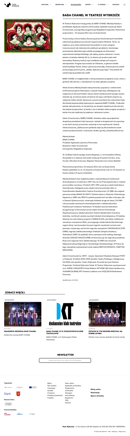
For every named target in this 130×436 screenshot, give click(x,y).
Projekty (50, 398)
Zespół (88, 4)
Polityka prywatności (55, 395)
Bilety (49, 383)
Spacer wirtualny (97, 396)
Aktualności (76, 4)
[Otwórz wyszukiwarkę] (124, 4)
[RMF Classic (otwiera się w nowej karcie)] (9, 414)
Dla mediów (51, 386)
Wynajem (68, 393)
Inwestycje (51, 388)
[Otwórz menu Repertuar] (66, 4)
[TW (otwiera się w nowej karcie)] (9, 387)
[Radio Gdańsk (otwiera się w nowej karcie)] (34, 414)
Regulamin (69, 398)
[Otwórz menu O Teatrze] (107, 4)
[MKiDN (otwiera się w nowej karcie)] (21, 387)
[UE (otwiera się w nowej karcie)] (34, 387)
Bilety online (96, 389)
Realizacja (114, 431)
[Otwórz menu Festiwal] (50, 4)
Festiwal (45, 4)
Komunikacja (69, 395)
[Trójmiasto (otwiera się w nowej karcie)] (21, 414)
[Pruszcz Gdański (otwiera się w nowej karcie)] (21, 393)
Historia (68, 403)
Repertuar (59, 4)
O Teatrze (102, 4)
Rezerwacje (95, 393)
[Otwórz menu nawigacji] (21, 4)
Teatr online (69, 383)
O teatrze (51, 393)
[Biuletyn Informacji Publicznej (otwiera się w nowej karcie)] (109, 432)
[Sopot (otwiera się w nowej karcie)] (9, 393)
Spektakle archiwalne (73, 386)
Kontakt (116, 4)
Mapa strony (122, 431)
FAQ (66, 400)
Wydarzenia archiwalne (69, 389)
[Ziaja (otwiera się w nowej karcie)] (9, 404)
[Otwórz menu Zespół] (93, 4)
